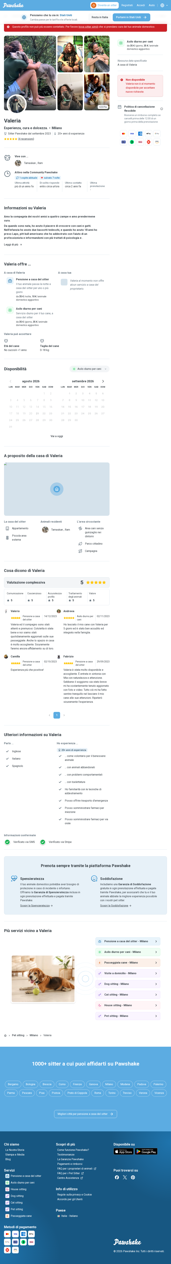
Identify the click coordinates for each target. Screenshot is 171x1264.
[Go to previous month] (10, 381)
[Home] (5, 1035)
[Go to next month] (103, 381)
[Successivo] (64, 715)
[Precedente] (49, 715)
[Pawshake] (13, 5)
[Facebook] (117, 1177)
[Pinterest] (133, 1177)
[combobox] (89, 369)
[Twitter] (125, 1177)
